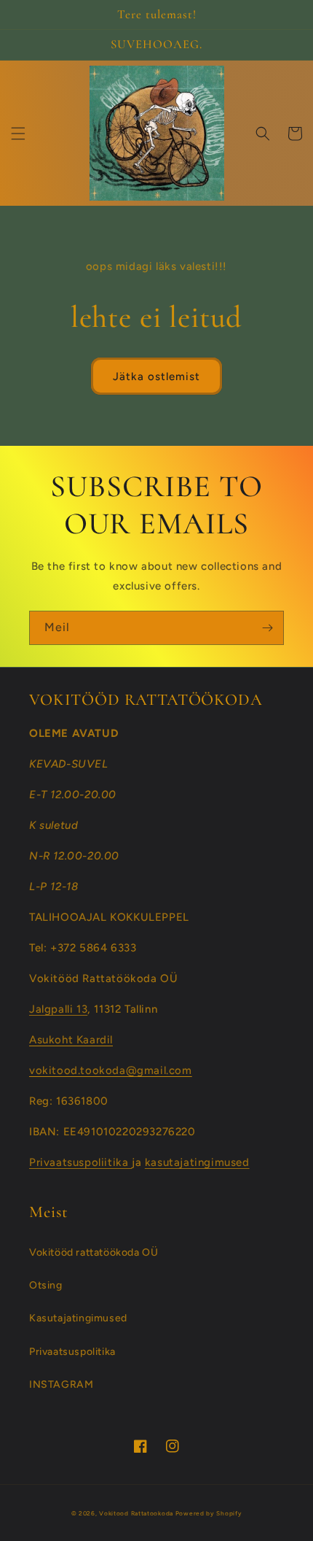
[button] (18, 133)
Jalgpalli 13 (58, 1009)
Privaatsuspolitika (72, 1351)
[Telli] (267, 628)
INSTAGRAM (61, 1384)
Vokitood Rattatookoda (136, 1513)
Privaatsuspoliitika (80, 1162)
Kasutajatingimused (78, 1318)
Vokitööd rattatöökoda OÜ (93, 1252)
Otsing (46, 1285)
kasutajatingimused (197, 1162)
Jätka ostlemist (156, 376)
